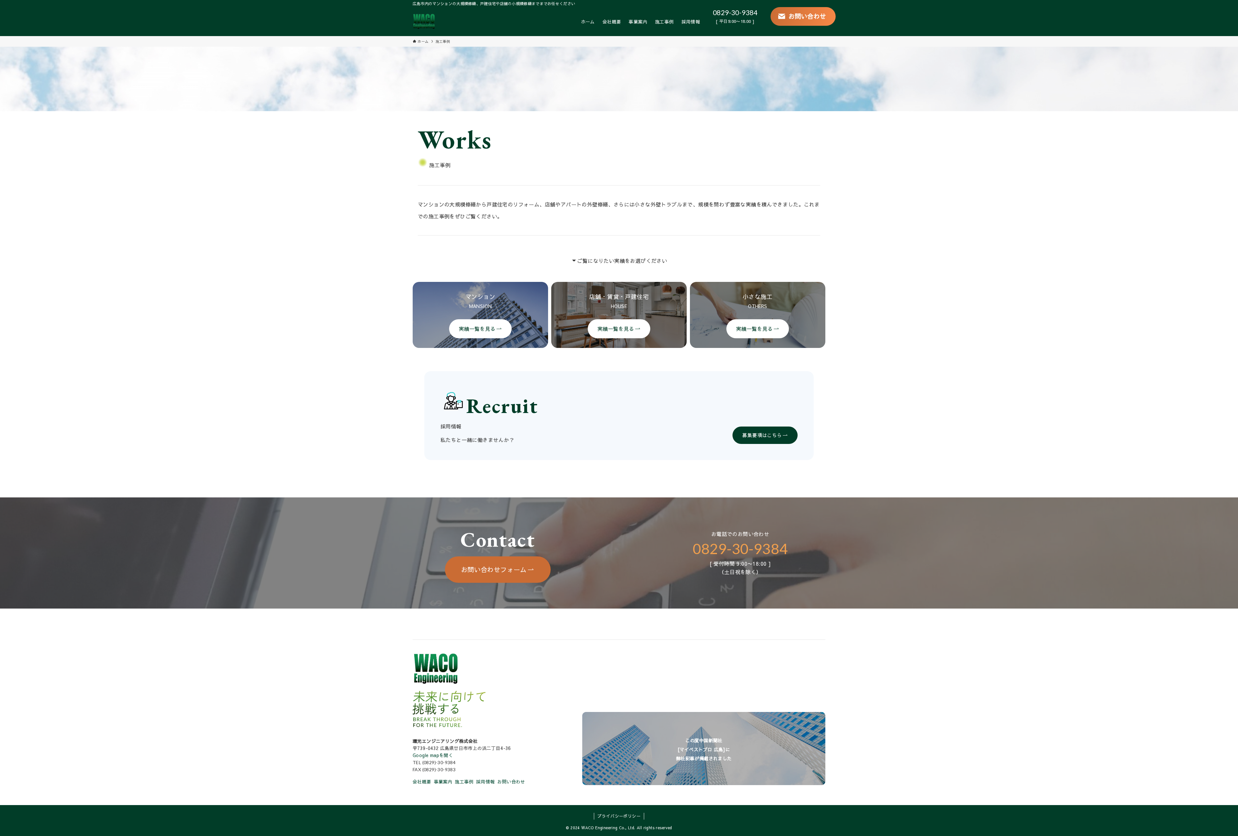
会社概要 (422, 781)
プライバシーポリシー (619, 816)
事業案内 (443, 781)
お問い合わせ (511, 781)
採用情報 (485, 781)
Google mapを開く (433, 755)
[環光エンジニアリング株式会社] (424, 22)
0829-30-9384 (735, 12)
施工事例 (464, 781)
